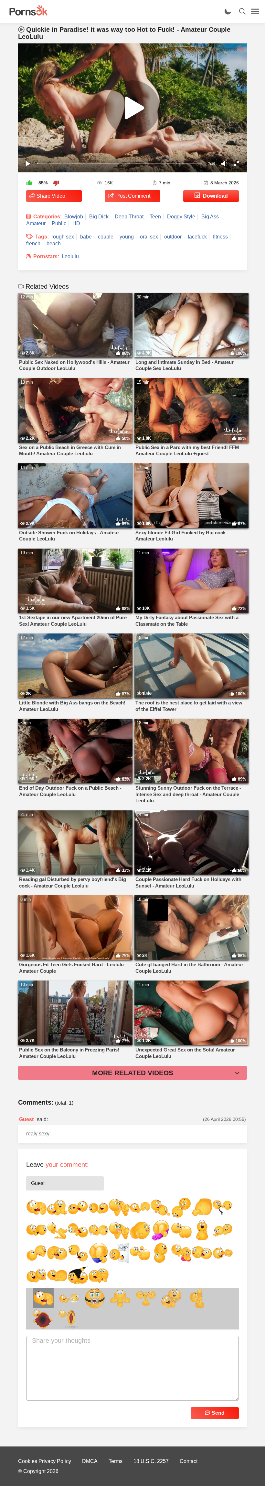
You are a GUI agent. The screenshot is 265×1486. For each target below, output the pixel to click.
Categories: (47, 216)
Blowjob (73, 216)
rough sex (62, 236)
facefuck (197, 236)
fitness (220, 236)
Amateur (36, 223)
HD (76, 223)
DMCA (90, 1461)
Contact (188, 1461)
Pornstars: (46, 256)
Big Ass (210, 216)
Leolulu (70, 256)
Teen (155, 216)
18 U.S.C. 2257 (151, 1461)
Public (59, 223)
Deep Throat (129, 216)
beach (54, 243)
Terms (115, 1461)
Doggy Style (181, 216)
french (33, 243)
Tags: (42, 236)
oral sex (149, 236)
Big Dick (99, 216)
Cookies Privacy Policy (44, 1461)
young (127, 236)
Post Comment (133, 196)
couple (105, 236)
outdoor (173, 236)
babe (86, 236)
